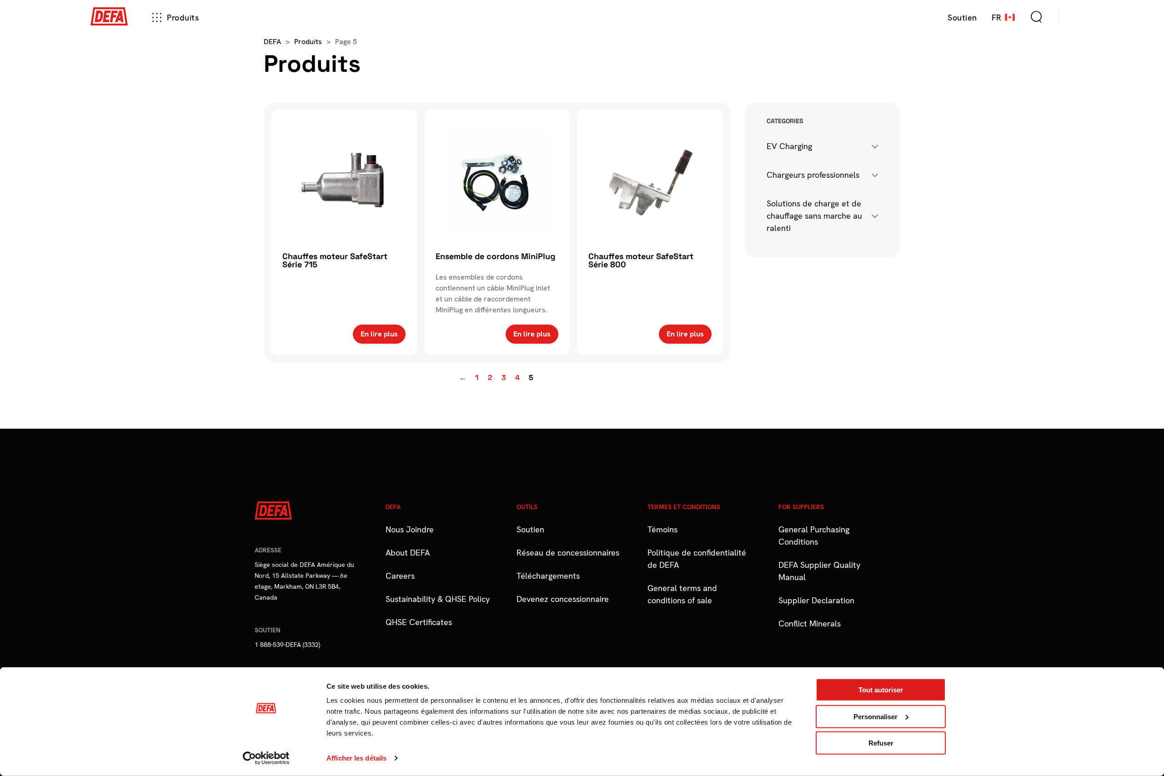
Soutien (530, 529)
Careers (400, 576)
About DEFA (408, 552)
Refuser (880, 743)
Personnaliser (875, 716)
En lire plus (379, 334)
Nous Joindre (410, 529)
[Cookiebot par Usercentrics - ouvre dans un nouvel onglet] (266, 758)
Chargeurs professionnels (813, 175)
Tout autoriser (880, 690)
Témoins (662, 529)
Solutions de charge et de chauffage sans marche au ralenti (814, 215)
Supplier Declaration (816, 600)
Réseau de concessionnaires (568, 552)
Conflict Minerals (809, 623)
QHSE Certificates (419, 622)
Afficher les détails (356, 758)
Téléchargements (548, 576)
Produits (183, 17)
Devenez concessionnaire (563, 599)
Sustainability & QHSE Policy (438, 599)
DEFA (272, 41)
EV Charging (789, 146)
